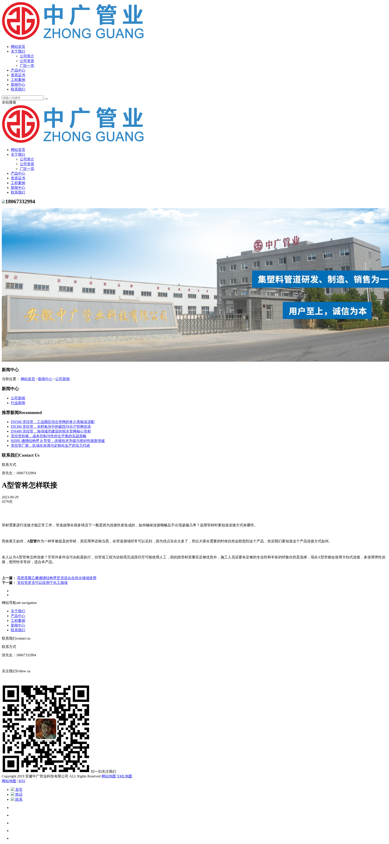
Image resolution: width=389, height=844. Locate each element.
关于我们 (18, 51)
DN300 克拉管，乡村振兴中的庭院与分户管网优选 (51, 426)
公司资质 (27, 61)
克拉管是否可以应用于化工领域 (42, 583)
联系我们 (18, 89)
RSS (22, 781)
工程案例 (18, 80)
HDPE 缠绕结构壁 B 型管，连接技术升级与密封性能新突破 (58, 441)
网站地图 (109, 776)
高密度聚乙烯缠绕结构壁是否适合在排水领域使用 (56, 578)
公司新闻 (62, 379)
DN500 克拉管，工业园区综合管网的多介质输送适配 (53, 422)
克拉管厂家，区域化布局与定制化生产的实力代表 (50, 445)
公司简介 (27, 56)
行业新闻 (18, 403)
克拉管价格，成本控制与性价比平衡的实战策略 (48, 436)
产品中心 (18, 70)
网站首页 (18, 47)
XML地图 (124, 776)
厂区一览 (27, 65)
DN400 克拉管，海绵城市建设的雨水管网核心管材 (51, 431)
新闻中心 (18, 84)
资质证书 (18, 75)
